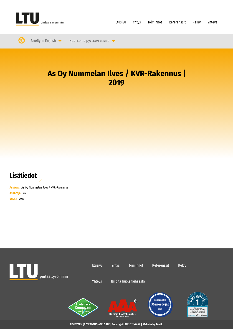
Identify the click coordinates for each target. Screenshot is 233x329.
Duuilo (159, 324)
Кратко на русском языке (89, 40)
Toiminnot (155, 22)
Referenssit (177, 22)
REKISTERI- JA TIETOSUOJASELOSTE (90, 324)
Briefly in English (43, 40)
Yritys (137, 22)
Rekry (196, 22)
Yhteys (212, 22)
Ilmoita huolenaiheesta (128, 281)
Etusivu (121, 22)
